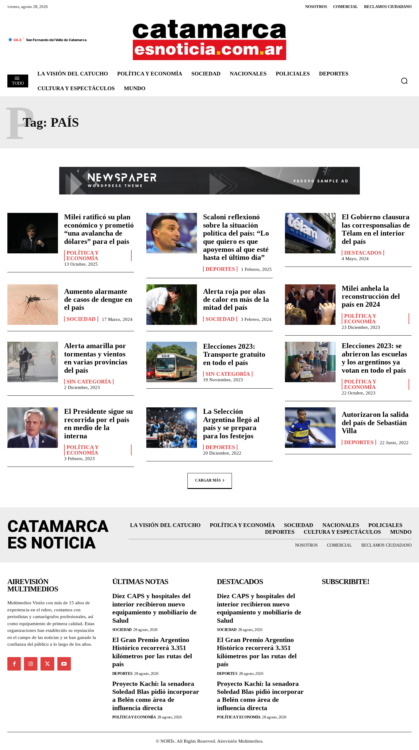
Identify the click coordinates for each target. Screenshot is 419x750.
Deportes (220, 269)
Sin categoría (89, 381)
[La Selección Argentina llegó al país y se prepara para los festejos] (171, 427)
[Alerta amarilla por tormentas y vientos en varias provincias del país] (32, 362)
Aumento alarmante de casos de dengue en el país (98, 299)
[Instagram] (30, 664)
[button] (404, 80)
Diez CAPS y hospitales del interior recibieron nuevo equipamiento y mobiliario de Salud (154, 608)
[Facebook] (14, 664)
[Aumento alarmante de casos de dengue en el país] (32, 304)
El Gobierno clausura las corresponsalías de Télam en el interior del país (376, 229)
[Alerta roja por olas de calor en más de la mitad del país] (171, 304)
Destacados (363, 253)
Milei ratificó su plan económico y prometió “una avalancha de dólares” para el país (99, 229)
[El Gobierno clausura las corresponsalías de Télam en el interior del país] (310, 233)
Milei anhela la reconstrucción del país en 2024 (371, 296)
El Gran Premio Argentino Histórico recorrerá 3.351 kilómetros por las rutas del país (152, 652)
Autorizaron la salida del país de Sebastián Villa (375, 422)
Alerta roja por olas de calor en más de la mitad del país (236, 299)
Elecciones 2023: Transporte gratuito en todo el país (234, 354)
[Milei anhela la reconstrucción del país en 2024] (310, 304)
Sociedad (81, 319)
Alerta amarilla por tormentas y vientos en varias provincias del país (95, 358)
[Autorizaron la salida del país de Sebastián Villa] (310, 427)
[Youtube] (64, 664)
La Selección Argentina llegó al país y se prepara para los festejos (231, 423)
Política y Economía (83, 255)
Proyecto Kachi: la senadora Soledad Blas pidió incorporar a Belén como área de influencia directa (155, 696)
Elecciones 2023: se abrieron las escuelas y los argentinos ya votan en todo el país (374, 358)
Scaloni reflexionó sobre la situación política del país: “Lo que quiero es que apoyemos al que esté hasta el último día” (236, 237)
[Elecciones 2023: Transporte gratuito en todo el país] (171, 362)
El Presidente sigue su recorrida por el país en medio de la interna (98, 423)
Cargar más (208, 480)
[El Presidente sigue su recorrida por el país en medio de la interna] (32, 427)
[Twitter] (47, 664)
